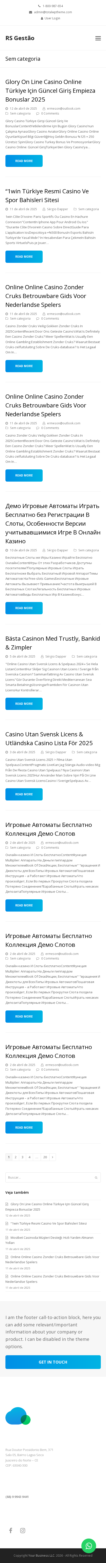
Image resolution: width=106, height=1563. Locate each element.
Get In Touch (53, 1362)
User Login (52, 18)
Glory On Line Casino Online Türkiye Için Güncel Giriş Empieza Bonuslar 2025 (50, 90)
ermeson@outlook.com (63, 108)
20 (46, 1157)
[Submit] (96, 1177)
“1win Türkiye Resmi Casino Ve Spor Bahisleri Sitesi (49, 1223)
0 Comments (50, 113)
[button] (98, 38)
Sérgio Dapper (57, 209)
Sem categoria (20, 113)
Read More (24, 161)
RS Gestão (20, 38)
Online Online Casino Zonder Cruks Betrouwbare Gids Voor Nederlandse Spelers (45, 296)
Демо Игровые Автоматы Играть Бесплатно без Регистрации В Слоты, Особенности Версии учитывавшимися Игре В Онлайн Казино (53, 523)
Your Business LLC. (41, 1555)
